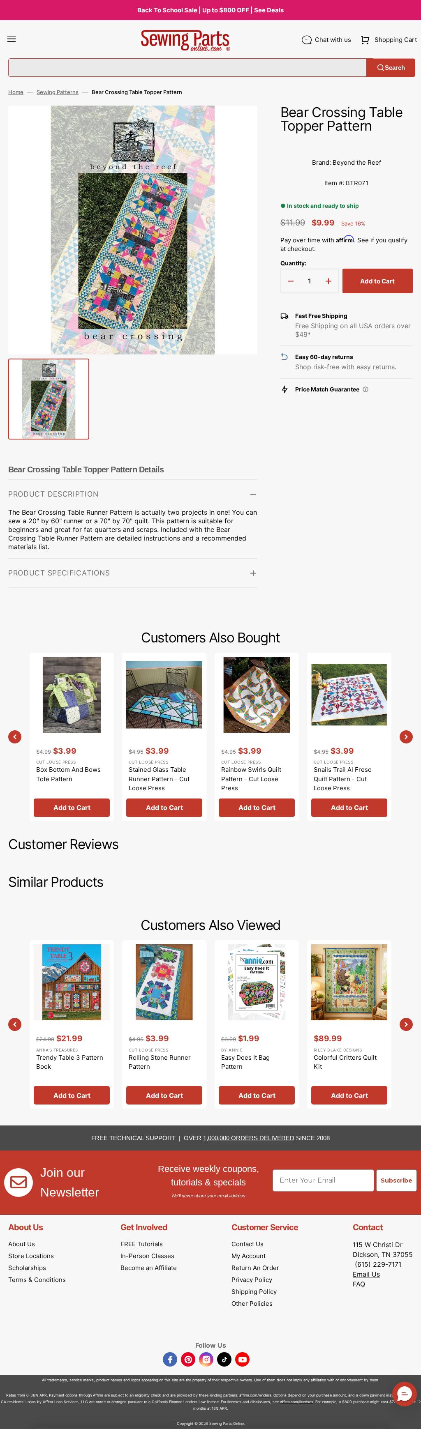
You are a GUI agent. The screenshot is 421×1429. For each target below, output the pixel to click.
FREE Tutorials (141, 1244)
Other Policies (252, 1303)
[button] (11, 40)
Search (395, 67)
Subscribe (396, 1180)
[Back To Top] (408, 1416)
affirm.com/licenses (296, 1401)
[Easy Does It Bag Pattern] (257, 1024)
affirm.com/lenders (255, 1395)
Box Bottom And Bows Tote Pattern (68, 774)
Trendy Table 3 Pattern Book (69, 1062)
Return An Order (255, 1268)
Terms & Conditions (37, 1280)
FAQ (359, 1284)
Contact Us (247, 1244)
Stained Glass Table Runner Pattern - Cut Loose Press (159, 779)
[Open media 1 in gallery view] (239, 124)
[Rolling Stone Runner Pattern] (164, 1024)
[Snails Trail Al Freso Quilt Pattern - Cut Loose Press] (349, 737)
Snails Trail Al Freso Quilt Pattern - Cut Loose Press (343, 779)
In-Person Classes (147, 1256)
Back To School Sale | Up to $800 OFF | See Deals (210, 10)
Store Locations (31, 1256)
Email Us (366, 1274)
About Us (21, 1244)
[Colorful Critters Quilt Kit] (349, 1024)
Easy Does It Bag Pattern (245, 1062)
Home (15, 92)
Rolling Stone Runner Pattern (160, 1062)
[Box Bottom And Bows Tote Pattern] (72, 737)
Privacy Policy (251, 1280)
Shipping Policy (254, 1292)
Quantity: (293, 263)
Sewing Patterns (58, 92)
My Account (248, 1256)
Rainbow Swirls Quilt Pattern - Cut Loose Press (251, 779)
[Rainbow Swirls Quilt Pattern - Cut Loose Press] (257, 737)
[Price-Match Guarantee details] (365, 389)
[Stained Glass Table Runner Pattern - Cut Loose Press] (164, 737)
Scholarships (27, 1268)
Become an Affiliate (148, 1268)
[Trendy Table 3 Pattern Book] (72, 1024)
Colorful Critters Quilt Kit (345, 1062)
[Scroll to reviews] (346, 144)
